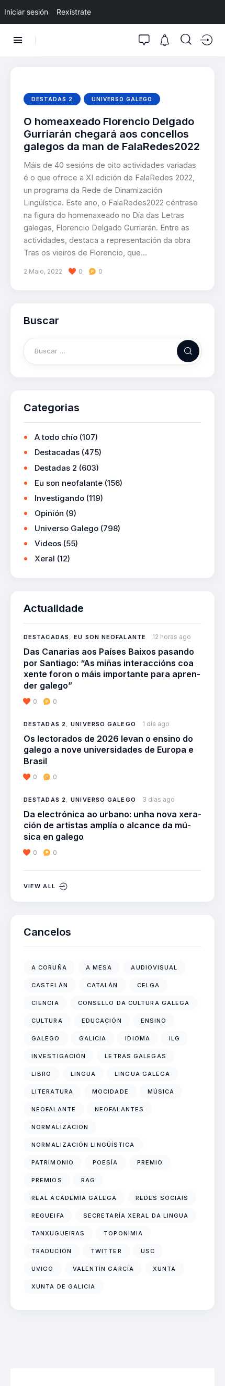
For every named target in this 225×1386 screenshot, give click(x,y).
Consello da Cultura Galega (134, 1003)
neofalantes (119, 1109)
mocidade (110, 1091)
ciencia (45, 1003)
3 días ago (158, 799)
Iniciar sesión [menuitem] (26, 11)
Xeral (45, 558)
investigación (58, 1056)
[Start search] (186, 39)
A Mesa (99, 967)
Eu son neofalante (69, 483)
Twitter (106, 1251)
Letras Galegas (135, 1056)
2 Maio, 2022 (43, 271)
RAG (88, 1180)
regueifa (47, 1215)
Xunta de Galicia (63, 1286)
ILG (174, 1038)
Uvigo (42, 1268)
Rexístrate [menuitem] (74, 11)
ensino (154, 1020)
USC (148, 1251)
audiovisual (154, 967)
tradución (51, 1251)
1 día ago (156, 724)
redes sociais (162, 1197)
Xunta (164, 1268)
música (161, 1091)
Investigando (59, 498)
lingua (83, 1073)
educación (102, 1020)
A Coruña (49, 967)
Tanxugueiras (58, 1233)
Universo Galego (122, 99)
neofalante (53, 1109)
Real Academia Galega (74, 1197)
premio (150, 1162)
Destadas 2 (52, 99)
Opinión (49, 513)
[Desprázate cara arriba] (209, 1358)
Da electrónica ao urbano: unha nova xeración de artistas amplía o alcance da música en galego (112, 825)
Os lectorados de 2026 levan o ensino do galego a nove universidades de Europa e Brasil (109, 749)
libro (41, 1073)
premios (46, 1180)
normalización (59, 1127)
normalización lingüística (83, 1144)
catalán (102, 985)
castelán (49, 985)
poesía (105, 1162)
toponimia (123, 1233)
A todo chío (56, 437)
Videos (48, 543)
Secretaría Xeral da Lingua (136, 1215)
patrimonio (52, 1162)
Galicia (93, 1038)
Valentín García (103, 1268)
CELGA (148, 985)
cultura (47, 1020)
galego (45, 1038)
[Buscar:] (112, 350)
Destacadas (57, 452)
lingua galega (142, 1073)
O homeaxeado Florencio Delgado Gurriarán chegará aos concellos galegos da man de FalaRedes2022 (112, 134)
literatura (52, 1091)
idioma (137, 1038)
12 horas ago (171, 637)
